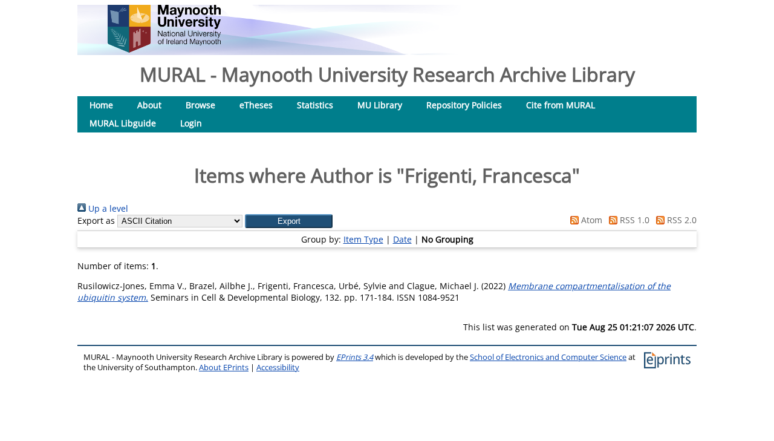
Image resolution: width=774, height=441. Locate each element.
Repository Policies (464, 105)
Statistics (315, 105)
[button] (289, 221)
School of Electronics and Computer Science (548, 357)
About (149, 105)
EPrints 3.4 (354, 357)
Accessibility (277, 367)
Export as (96, 220)
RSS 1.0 (633, 220)
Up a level (107, 208)
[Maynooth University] (164, 49)
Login (191, 123)
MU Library (379, 105)
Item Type (363, 239)
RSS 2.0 (681, 220)
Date (402, 239)
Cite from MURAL (560, 105)
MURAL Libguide (122, 123)
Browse (200, 105)
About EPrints (224, 367)
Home (101, 105)
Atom (590, 220)
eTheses (256, 105)
